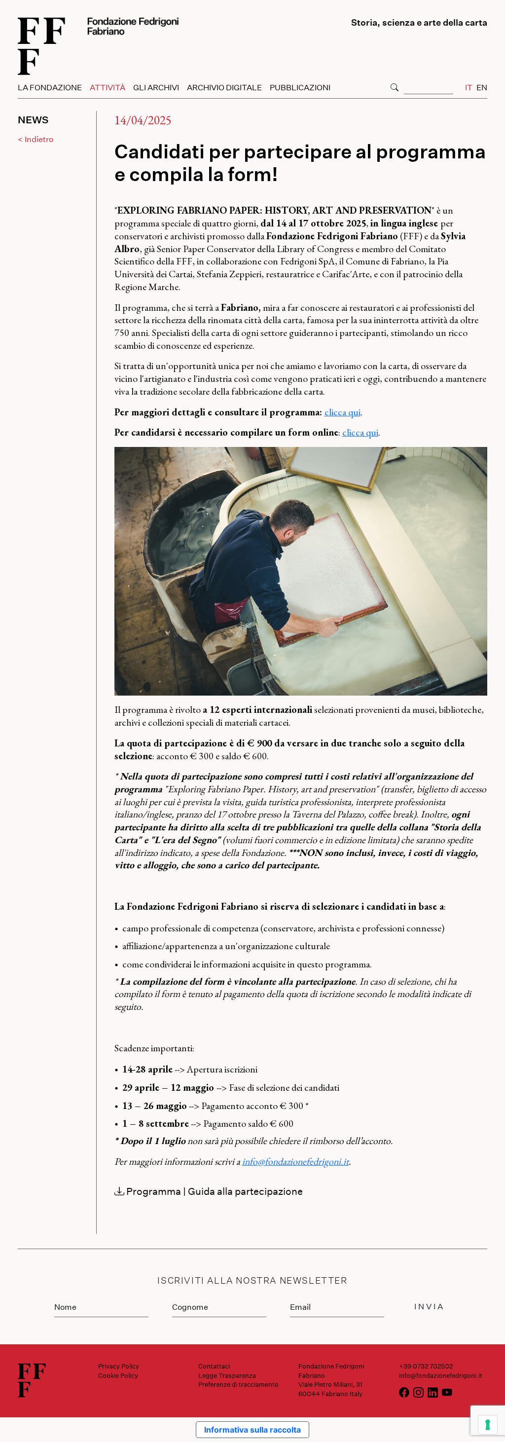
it (468, 87)
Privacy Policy (118, 1366)
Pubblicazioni (300, 87)
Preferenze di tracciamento (238, 1384)
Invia (429, 1306)
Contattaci (214, 1366)
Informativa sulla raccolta (252, 1430)
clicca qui (343, 412)
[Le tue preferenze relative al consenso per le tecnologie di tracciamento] (487, 1424)
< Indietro (35, 139)
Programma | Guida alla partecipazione (213, 1190)
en (481, 87)
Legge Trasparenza (227, 1375)
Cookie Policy (118, 1375)
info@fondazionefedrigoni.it (295, 1161)
